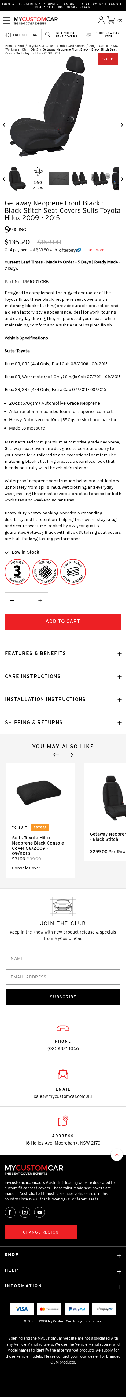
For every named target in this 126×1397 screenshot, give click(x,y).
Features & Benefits (35, 653)
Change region (41, 1232)
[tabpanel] (40, 820)
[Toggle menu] (6, 20)
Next (70, 755)
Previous (56, 755)
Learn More (94, 250)
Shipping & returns (34, 722)
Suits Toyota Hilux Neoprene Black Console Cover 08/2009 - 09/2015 (38, 845)
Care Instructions (33, 676)
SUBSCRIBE (63, 996)
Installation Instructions (45, 699)
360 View (38, 185)
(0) (119, 20)
